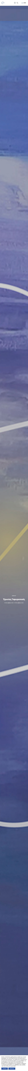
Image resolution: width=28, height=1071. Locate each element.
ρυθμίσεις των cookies (20, 1064)
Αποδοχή (4, 1068)
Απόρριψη (12, 1068)
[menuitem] (22, 3)
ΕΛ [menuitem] (22, 3)
